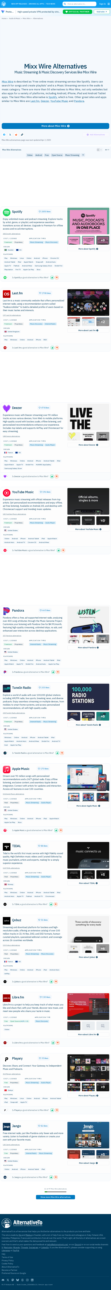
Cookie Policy (7, 1263)
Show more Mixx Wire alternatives (55, 1197)
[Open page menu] (108, 4)
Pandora (79, 101)
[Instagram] (27, 1280)
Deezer (45, 101)
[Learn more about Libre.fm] (6, 998)
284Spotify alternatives (11, 234)
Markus (29, 1235)
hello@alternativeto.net (57, 1244)
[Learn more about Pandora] (6, 611)
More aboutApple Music (86, 806)
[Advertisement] (55, 40)
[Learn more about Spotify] (6, 212)
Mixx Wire (7, 81)
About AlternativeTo (10, 1267)
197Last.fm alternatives (12, 315)
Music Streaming (36, 242)
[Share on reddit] (16, 134)
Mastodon (8, 1247)
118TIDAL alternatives (11, 868)
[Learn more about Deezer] (6, 408)
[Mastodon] (12, 1280)
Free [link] (47, 155)
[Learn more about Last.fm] (6, 294)
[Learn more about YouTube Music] (6, 493)
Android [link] (38, 155)
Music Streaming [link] (72, 155)
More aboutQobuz (87, 957)
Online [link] (29, 155)
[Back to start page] (4, 3)
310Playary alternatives (12, 1074)
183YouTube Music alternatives (14, 514)
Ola (20, 1235)
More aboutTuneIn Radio (87, 725)
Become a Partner (9, 1270)
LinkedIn (45, 1247)
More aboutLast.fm (87, 330)
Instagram (33, 1247)
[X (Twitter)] (7, 1280)
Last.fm (34, 101)
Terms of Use (7, 1257)
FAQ (3, 1254)
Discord (78, 1244)
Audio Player (50, 445)
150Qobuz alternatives (11, 945)
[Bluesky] (17, 1280)
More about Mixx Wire (53, 125)
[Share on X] (10, 134)
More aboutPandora (87, 647)
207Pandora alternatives (12, 636)
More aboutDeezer (87, 445)
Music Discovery (51, 242)
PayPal (16, 1250)
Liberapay (6, 1250)
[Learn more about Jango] (6, 1126)
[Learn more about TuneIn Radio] (6, 688)
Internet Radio (50, 324)
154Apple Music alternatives (13, 794)
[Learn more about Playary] (6, 1059)
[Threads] (22, 1280)
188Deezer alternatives (11, 436)
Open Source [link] (57, 155)
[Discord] (3, 1280)
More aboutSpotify (87, 249)
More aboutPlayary (87, 1095)
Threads (24, 1247)
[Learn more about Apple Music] (6, 769)
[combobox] (79, 4)
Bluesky (16, 1247)
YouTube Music (59, 101)
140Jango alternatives (11, 1145)
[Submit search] (65, 4)
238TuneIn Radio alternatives (14, 713)
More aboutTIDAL (87, 883)
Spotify (53, 97)
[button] (88, 221)
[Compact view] (101, 149)
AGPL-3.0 (24, 1021)
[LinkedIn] (32, 1280)
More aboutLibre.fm (87, 1034)
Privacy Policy (8, 1260)
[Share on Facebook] (4, 134)
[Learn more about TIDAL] (6, 847)
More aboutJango (87, 1163)
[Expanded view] (98, 149)
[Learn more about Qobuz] (6, 921)
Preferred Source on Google (14, 1273)
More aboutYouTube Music (87, 529)
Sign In (102, 4)
